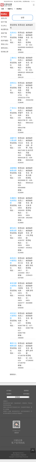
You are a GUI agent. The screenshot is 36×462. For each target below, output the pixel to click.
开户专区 (4, 37)
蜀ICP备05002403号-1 (18, 453)
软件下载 (4, 22)
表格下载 (4, 33)
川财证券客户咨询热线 (18, 441)
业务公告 (4, 18)
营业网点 (33, 1)
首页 (2, 9)
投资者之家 (4, 51)
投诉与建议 (4, 40)
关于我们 (8, 390)
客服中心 (10, 9)
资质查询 (8, 394)
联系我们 (26, 390)
